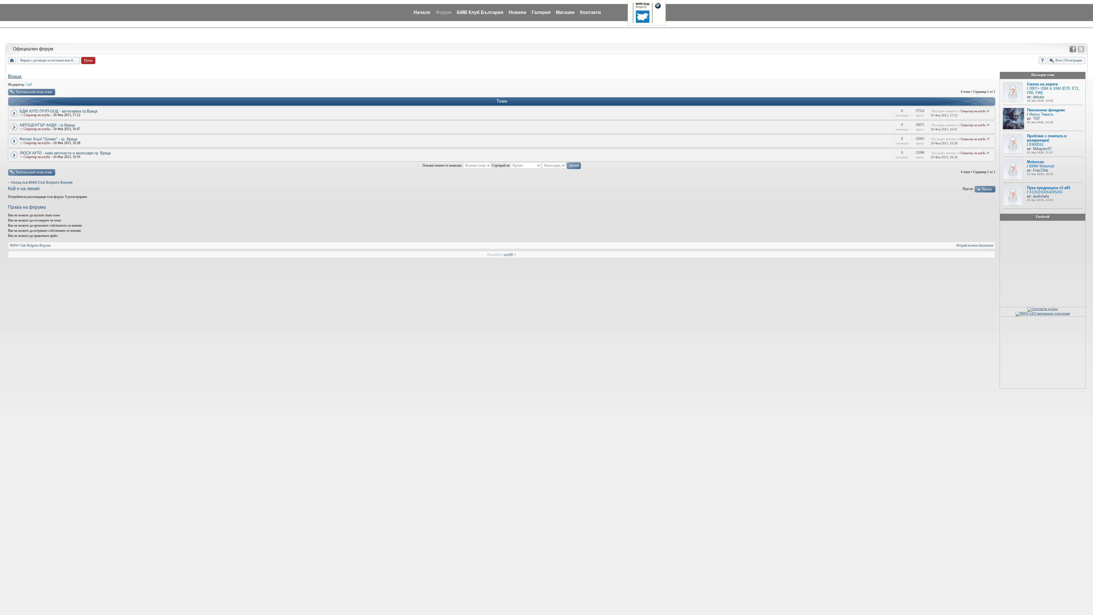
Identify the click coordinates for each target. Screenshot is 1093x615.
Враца (14, 76)
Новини (517, 12)
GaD (29, 85)
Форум (443, 12)
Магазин (565, 12)
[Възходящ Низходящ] (561, 165)
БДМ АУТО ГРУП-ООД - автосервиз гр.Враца (58, 111)
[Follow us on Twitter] (1081, 49)
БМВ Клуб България (480, 12)
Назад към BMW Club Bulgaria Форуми (42, 182)
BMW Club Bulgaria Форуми (30, 245)
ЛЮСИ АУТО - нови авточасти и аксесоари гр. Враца (65, 153)
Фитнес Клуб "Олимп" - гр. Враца (48, 139)
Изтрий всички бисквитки (974, 245)
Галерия (541, 12)
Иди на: (968, 189)
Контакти (590, 12)
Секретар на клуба (37, 115)
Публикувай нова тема (34, 92)
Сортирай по (501, 165)
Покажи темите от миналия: (442, 165)
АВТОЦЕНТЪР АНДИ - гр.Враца (47, 125)
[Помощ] (1042, 60)
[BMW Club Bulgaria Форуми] (12, 60)
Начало (422, 12)
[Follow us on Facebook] (1072, 49)
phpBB (508, 254)
